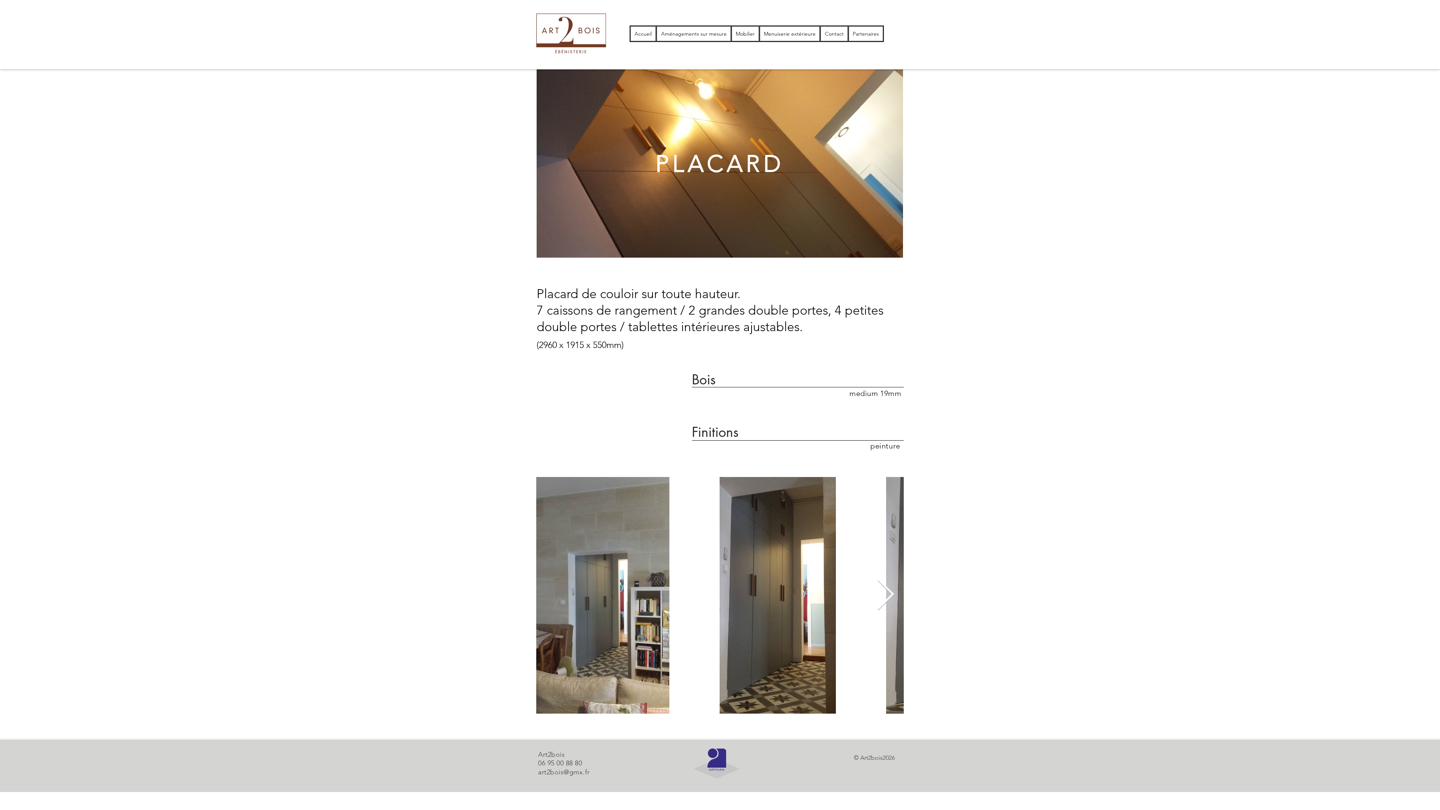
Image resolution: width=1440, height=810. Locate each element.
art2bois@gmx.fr (564, 772)
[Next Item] (885, 595)
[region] (720, 163)
